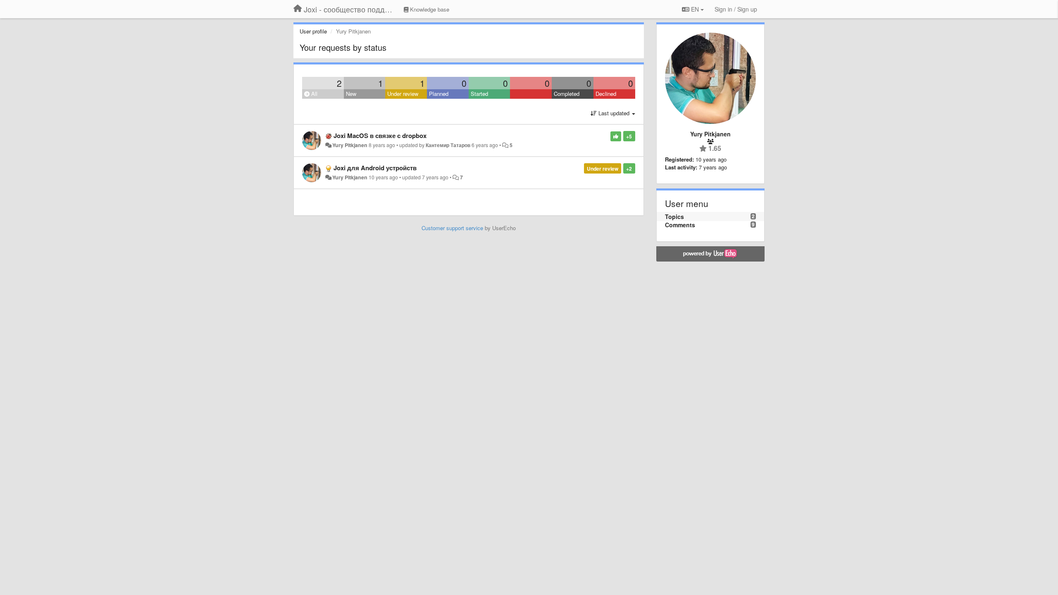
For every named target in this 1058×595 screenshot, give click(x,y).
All (313, 94)
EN (695, 9)
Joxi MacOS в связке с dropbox (380, 135)
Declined (606, 94)
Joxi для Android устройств (375, 167)
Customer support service (452, 228)
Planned (438, 94)
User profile (313, 31)
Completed (566, 94)
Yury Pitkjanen (349, 145)
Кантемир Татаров (448, 145)
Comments (680, 225)
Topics (674, 216)
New (351, 94)
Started (479, 94)
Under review (402, 94)
